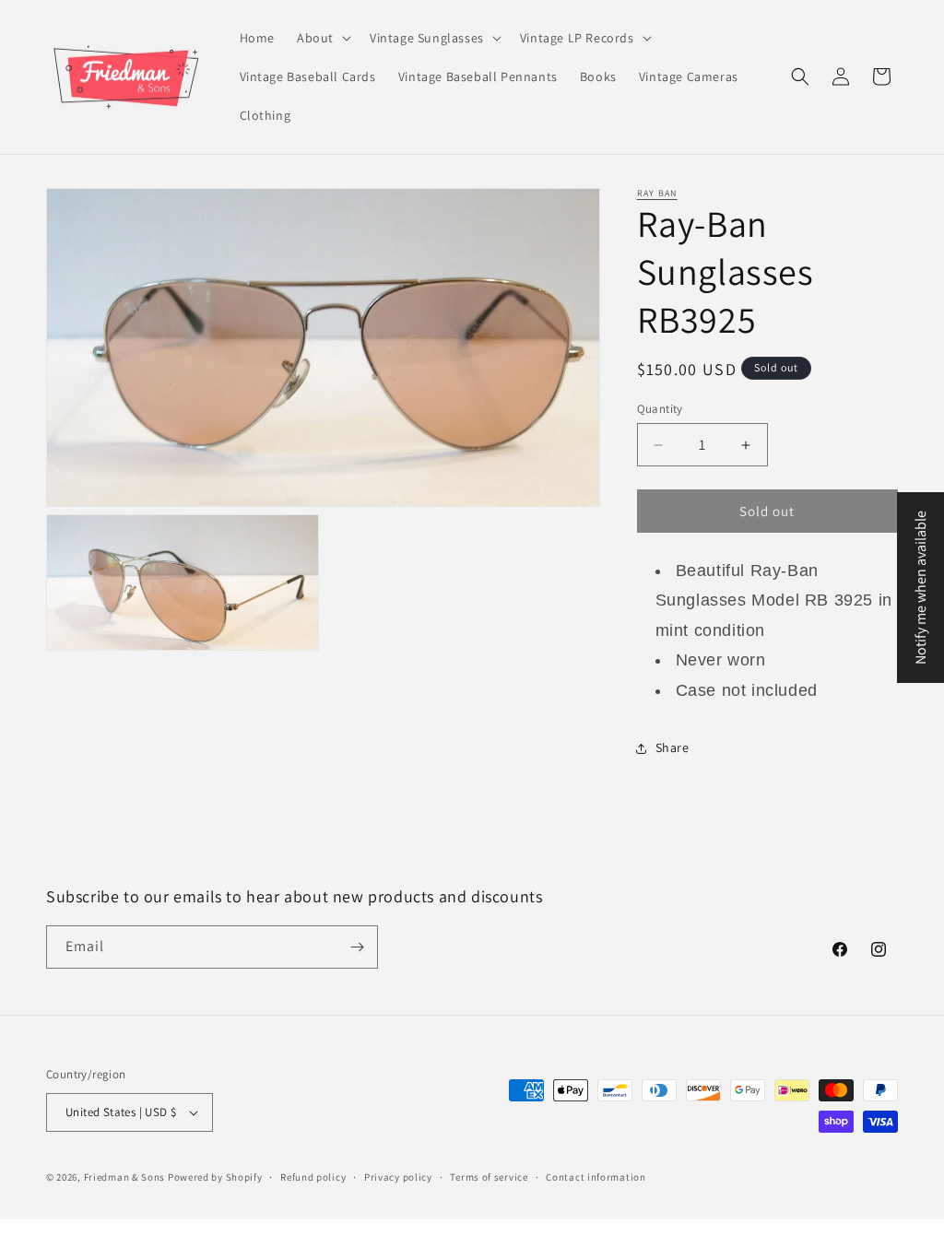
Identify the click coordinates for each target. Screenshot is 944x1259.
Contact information (595, 1177)
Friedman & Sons (125, 1177)
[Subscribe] (356, 947)
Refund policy (313, 1177)
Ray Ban (657, 193)
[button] (322, 37)
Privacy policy (398, 1177)
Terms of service (488, 1177)
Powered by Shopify (215, 1177)
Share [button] (672, 747)
